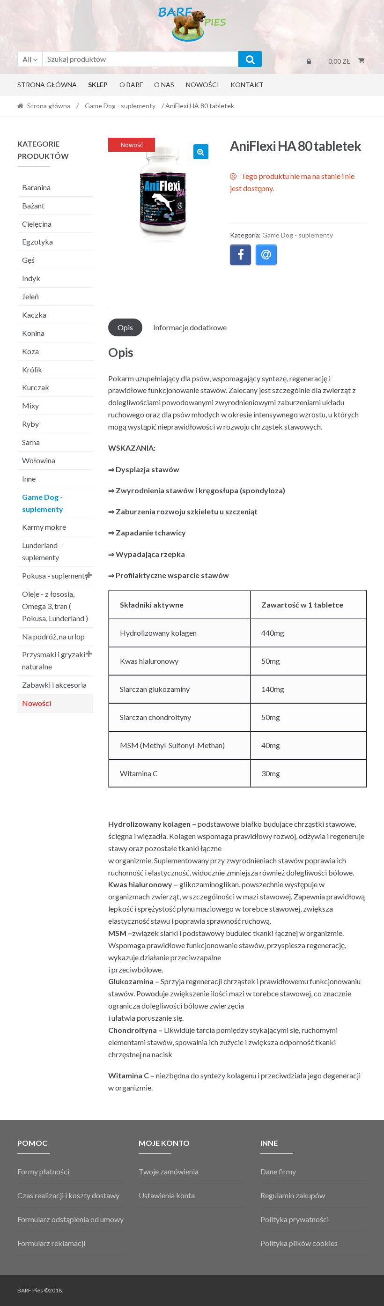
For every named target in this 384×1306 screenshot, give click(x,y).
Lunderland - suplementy (42, 551)
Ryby (30, 423)
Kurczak (35, 387)
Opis (125, 327)
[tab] (125, 327)
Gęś (28, 259)
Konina (33, 332)
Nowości (202, 85)
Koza (30, 351)
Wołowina (38, 460)
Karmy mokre (44, 526)
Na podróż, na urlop (53, 636)
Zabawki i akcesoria (54, 684)
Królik (32, 369)
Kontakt (247, 85)
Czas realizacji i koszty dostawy (68, 1195)
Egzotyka (37, 241)
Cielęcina (37, 223)
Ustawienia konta (167, 1195)
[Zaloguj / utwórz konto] (309, 61)
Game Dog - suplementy (120, 106)
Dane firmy (278, 1171)
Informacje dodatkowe (190, 327)
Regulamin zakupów (292, 1195)
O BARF (131, 85)
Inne (29, 478)
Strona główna (47, 85)
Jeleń (30, 296)
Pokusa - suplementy (55, 575)
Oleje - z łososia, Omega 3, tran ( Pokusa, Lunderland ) (55, 606)
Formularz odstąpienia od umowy (70, 1219)
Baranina (36, 187)
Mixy (30, 405)
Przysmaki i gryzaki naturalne (53, 660)
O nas (164, 85)
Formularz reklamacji (51, 1243)
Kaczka (34, 314)
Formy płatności (43, 1171)
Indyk (31, 278)
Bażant (33, 205)
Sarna (31, 442)
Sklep (98, 85)
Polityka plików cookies (299, 1243)
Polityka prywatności (294, 1219)
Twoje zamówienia (169, 1171)
